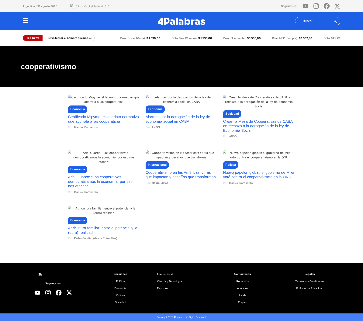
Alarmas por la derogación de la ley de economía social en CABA (178, 119)
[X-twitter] (337, 6)
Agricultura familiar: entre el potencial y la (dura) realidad (102, 230)
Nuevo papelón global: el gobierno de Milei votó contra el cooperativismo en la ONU (258, 174)
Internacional (157, 164)
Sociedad (232, 113)
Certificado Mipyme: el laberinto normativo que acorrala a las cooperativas (103, 119)
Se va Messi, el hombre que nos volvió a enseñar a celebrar (84, 38)
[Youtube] (305, 6)
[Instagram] (316, 6)
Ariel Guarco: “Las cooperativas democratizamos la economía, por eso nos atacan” (100, 181)
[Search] (333, 21)
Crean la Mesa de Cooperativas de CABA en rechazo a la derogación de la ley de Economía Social (257, 126)
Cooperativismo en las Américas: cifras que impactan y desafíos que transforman (181, 174)
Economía (77, 109)
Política (230, 164)
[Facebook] (327, 6)
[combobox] (313, 21)
